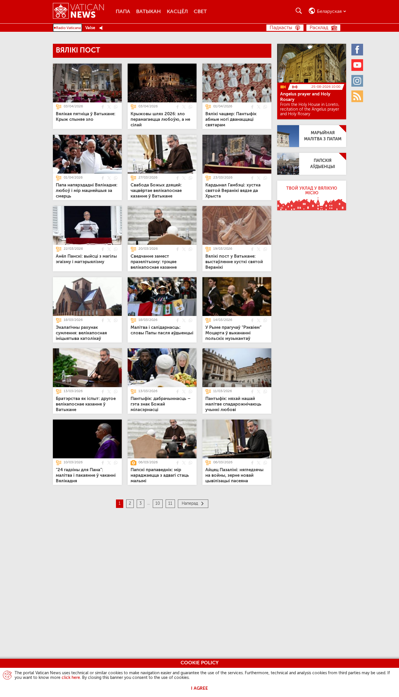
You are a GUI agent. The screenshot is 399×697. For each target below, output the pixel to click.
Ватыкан (148, 11)
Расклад (319, 27)
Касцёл (177, 11)
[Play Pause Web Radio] (102, 28)
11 (170, 504)
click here (71, 678)
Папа (123, 11)
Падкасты (281, 27)
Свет (200, 11)
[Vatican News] (83, 11)
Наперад (190, 504)
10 (157, 504)
